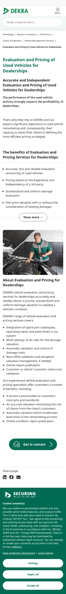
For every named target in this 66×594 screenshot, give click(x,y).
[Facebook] (11, 477)
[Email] (18, 477)
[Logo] (17, 11)
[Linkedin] (5, 477)
